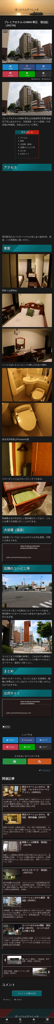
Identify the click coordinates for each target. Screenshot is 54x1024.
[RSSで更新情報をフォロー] (39, 761)
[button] (48, 532)
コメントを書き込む (27, 993)
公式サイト (24, 154)
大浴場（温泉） (26, 144)
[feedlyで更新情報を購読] (14, 761)
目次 (23, 132)
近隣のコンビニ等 (27, 147)
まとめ (23, 151)
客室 (22, 141)
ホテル (7, 727)
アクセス (24, 138)
